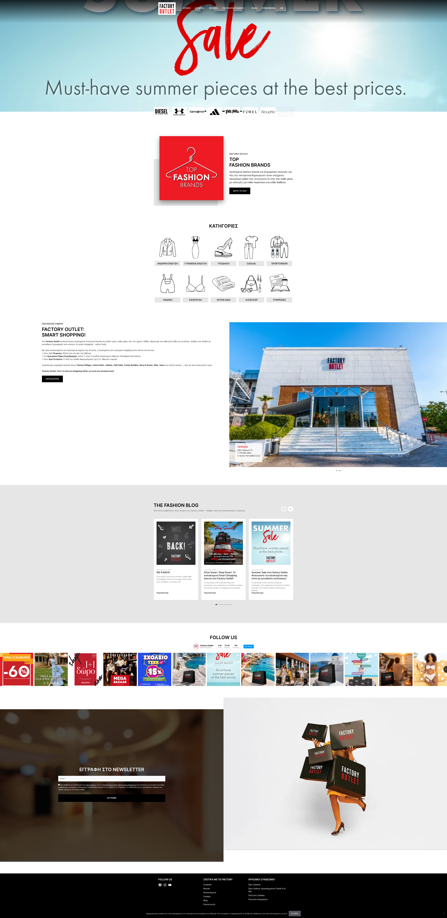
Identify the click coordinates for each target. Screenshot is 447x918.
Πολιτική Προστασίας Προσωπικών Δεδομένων (119, 785)
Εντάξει (294, 913)
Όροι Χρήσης (91, 785)
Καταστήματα (209, 892)
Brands (213, 8)
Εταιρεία (207, 884)
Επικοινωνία (209, 904)
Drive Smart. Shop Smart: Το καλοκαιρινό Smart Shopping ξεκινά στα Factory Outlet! (220, 575)
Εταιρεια (199, 8)
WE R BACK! (163, 572)
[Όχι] (444, 913)
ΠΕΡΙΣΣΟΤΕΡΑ (52, 379)
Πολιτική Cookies (256, 895)
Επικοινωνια (269, 8)
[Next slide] (290, 509)
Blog (254, 8)
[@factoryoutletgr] (196, 646)
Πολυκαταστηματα (233, 8)
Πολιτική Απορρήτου (258, 899)
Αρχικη (186, 8)
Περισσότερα (162, 593)
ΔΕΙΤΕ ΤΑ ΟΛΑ (240, 191)
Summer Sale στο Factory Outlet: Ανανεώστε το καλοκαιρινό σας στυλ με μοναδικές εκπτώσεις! (270, 575)
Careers (207, 896)
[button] (336, 470)
